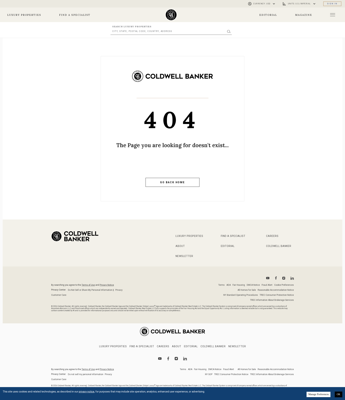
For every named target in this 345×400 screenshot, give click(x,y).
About (180, 246)
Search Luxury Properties (131, 26)
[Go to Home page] (172, 79)
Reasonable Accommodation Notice (276, 290)
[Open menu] (332, 14)
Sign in (332, 4)
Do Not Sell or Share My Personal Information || (91, 290)
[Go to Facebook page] (276, 278)
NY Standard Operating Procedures (240, 295)
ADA (228, 285)
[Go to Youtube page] (268, 278)
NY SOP (208, 374)
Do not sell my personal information (85, 374)
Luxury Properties (24, 15)
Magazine (303, 15)
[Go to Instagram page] (283, 278)
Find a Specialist (74, 15)
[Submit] (229, 31)
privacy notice (86, 391)
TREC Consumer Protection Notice (277, 295)
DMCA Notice (253, 285)
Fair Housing (239, 285)
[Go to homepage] (171, 15)
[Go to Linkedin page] (292, 278)
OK (338, 394)
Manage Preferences (318, 394)
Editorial (268, 15)
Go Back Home (172, 182)
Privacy (119, 290)
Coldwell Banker (278, 246)
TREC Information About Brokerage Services (272, 300)
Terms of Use (88, 285)
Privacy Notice (107, 285)
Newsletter (184, 256)
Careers (272, 236)
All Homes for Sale (247, 290)
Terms (221, 285)
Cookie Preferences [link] (284, 285)
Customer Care (58, 295)
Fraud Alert (267, 285)
